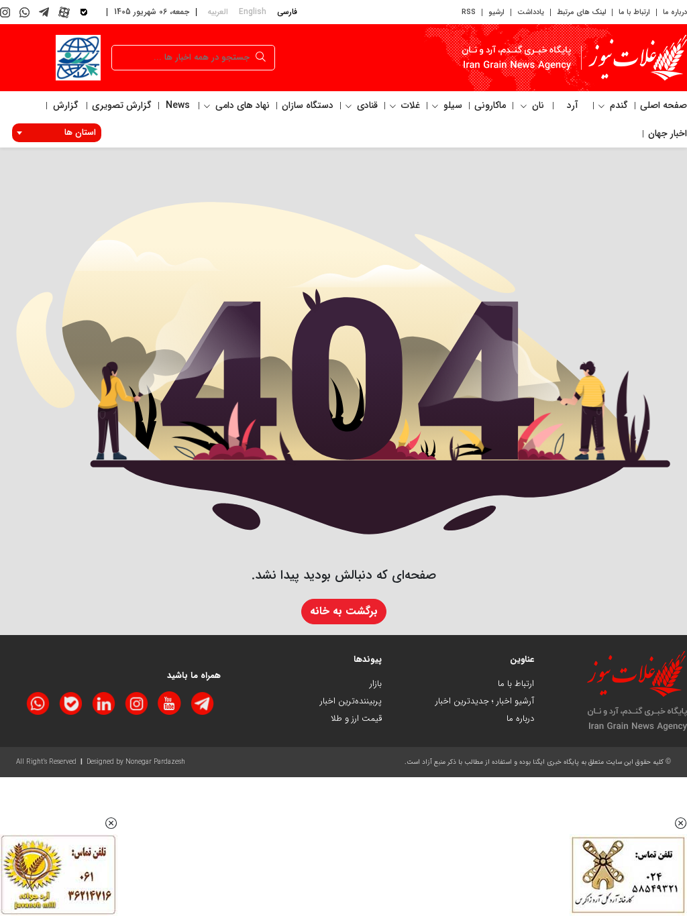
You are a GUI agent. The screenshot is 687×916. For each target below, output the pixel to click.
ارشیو (496, 12)
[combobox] (56, 132)
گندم (617, 105)
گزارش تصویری (122, 105)
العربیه (217, 11)
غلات (409, 105)
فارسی (287, 11)
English (252, 11)
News (178, 105)
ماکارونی (490, 105)
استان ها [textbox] (80, 132)
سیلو (451, 105)
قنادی (366, 105)
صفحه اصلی (663, 105)
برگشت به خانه (344, 611)
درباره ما (675, 12)
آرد (572, 105)
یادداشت (530, 12)
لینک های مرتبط (581, 12)
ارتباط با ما (634, 12)
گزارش (65, 105)
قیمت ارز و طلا (356, 718)
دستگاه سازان (307, 105)
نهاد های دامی (241, 105)
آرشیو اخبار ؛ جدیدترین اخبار (484, 701)
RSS (469, 12)
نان (536, 105)
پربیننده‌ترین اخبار (351, 701)
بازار (376, 684)
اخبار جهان (667, 133)
